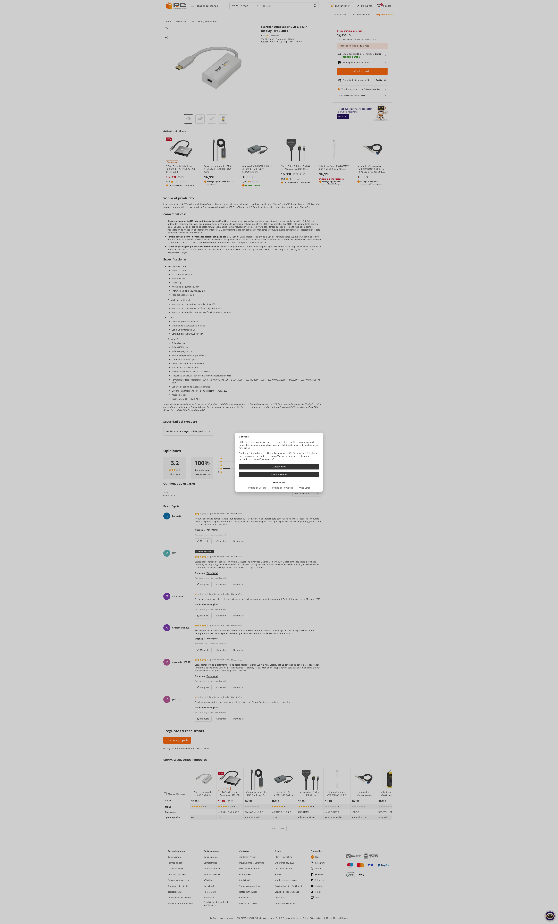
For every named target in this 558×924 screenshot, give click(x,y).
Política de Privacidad (282, 487)
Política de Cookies (257, 487)
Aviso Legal (304, 487)
